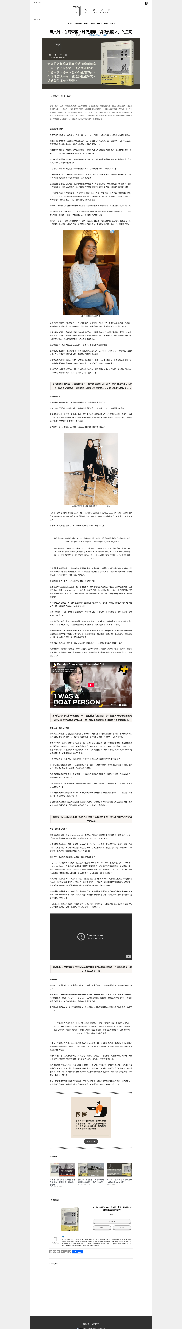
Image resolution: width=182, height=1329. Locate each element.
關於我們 (86, 1324)
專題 (85, 24)
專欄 (105, 24)
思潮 (92, 24)
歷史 (98, 24)
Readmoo (102, 1227)
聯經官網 (112, 1221)
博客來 (122, 1227)
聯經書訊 (105, 35)
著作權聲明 (95, 1324)
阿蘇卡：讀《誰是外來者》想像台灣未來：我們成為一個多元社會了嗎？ (62, 1182)
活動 (111, 24)
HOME (70, 24)
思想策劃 (78, 24)
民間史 (98, 35)
